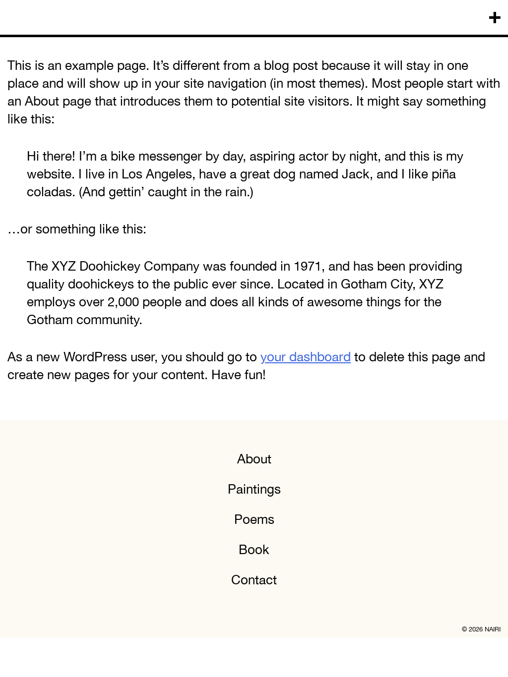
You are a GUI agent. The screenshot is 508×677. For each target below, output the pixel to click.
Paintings (254, 489)
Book (254, 549)
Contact (254, 579)
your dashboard (305, 356)
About (254, 458)
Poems (254, 519)
